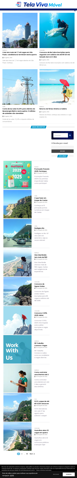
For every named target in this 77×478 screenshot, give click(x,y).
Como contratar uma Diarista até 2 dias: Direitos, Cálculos (41, 373)
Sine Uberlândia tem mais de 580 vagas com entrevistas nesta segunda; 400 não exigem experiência (41, 256)
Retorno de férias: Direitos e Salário (53, 109)
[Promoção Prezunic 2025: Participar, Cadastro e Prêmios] (17, 175)
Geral (4, 106)
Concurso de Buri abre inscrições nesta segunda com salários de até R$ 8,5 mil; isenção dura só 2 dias (54, 54)
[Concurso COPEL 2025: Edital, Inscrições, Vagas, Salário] (17, 320)
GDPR (12, 475)
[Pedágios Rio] (17, 233)
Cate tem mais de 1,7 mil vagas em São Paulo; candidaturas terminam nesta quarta (19, 53)
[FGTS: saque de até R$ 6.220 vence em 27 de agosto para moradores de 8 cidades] (17, 407)
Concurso (42, 50)
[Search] (70, 135)
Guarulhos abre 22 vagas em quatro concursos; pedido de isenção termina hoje (41, 431)
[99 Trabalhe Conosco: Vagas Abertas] (17, 349)
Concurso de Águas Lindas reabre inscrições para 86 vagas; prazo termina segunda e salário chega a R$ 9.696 (41, 285)
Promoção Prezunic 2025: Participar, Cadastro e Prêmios (41, 170)
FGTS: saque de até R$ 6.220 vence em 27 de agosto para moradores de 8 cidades (41, 402)
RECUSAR (56, 474)
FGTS (35, 399)
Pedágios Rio (39, 228)
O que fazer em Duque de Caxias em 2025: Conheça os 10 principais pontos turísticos (41, 199)
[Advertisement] (26, 144)
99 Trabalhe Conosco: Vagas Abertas (40, 344)
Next (31, 454)
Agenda (36, 166)
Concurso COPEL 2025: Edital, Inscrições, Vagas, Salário (41, 314)
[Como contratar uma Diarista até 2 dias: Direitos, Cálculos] (17, 378)
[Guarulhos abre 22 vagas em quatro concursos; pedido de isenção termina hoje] (17, 436)
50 (27, 454)
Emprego (4, 50)
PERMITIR (68, 474)
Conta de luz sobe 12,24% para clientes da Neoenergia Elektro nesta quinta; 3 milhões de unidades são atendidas (18, 111)
